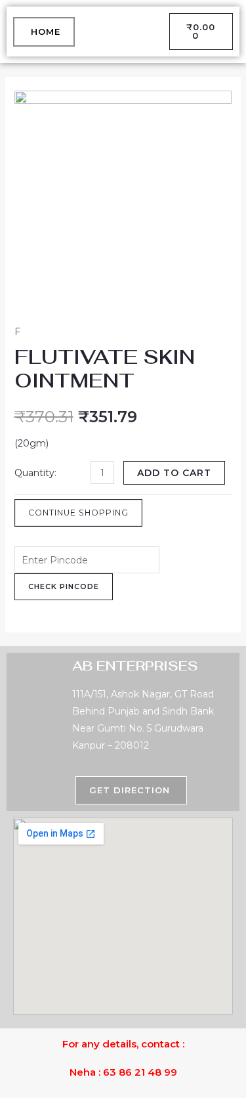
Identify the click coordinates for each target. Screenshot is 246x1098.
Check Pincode (63, 586)
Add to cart (174, 473)
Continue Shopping (78, 512)
